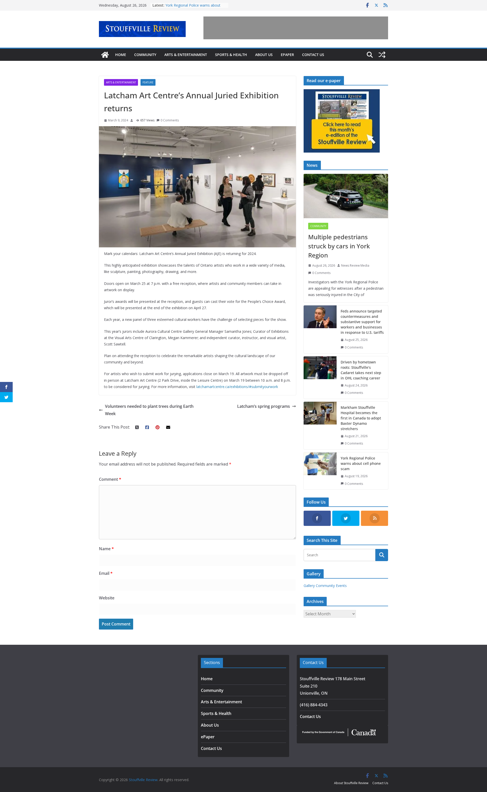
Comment (110, 479)
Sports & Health (231, 54)
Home (120, 54)
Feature (148, 82)
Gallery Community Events (325, 585)
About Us (264, 54)
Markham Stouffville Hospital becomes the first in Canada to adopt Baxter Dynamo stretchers (361, 418)
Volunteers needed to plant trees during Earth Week (149, 409)
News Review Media (355, 265)
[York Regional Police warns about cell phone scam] (320, 470)
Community (145, 54)
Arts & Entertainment (185, 54)
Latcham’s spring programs (263, 406)
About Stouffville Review (351, 783)
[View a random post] (382, 55)
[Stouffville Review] (105, 55)
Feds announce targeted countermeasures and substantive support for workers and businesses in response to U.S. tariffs (362, 322)
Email (106, 573)
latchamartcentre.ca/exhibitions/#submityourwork (237, 386)
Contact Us (313, 54)
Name (106, 548)
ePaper (287, 54)
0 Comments (170, 120)
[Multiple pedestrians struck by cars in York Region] (346, 196)
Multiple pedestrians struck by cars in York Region (339, 246)
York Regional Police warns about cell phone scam (361, 463)
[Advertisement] (295, 27)
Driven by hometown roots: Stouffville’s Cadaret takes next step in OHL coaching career (361, 370)
